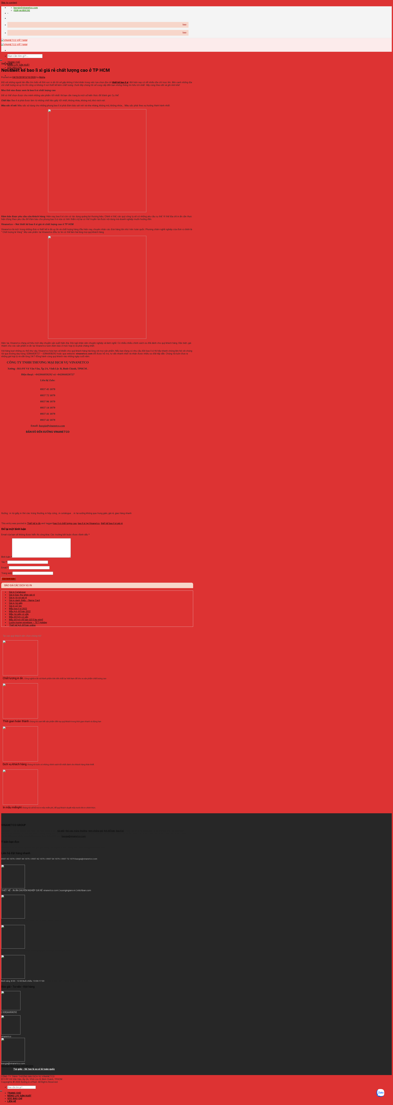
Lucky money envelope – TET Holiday (28, 622)
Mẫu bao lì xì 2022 (18, 608)
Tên (4, 562)
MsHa (42, 77)
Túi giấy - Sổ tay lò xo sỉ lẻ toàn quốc (34, 1069)
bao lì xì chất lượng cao (65, 523)
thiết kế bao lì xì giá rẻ (112, 523)
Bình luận (6, 556)
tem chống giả (95, 830)
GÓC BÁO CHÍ (14, 1098)
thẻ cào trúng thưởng (76, 830)
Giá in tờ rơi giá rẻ (18, 597)
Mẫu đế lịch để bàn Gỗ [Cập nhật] (26, 619)
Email (4, 567)
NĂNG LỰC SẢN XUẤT (18, 65)
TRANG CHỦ (13, 62)
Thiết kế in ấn (6, 63)
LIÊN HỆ (11, 1101)
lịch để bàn (109, 830)
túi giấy (60, 830)
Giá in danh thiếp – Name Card (24, 600)
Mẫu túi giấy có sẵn (19, 614)
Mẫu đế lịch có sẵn (18, 617)
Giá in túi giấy (15, 603)
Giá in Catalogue (17, 592)
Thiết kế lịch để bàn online (22, 625)
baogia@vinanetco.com (74, 836)
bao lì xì (120, 830)
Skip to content (9, 2)
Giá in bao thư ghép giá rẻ (22, 594)
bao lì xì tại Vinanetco (89, 523)
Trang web (6, 573)
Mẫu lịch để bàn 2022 (20, 611)
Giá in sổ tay (15, 606)
